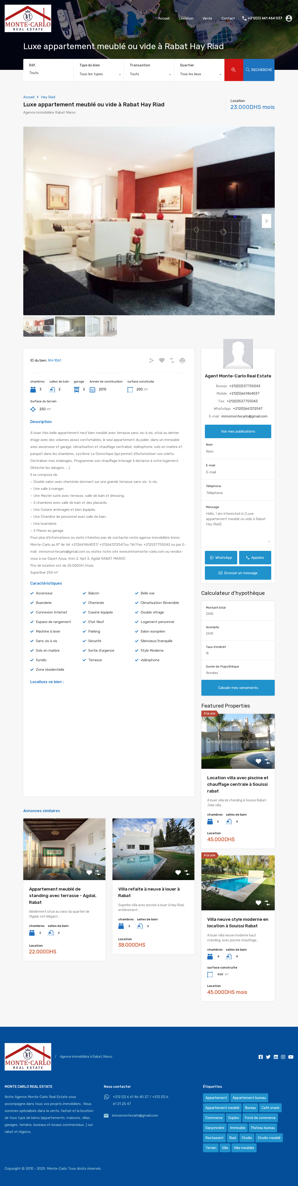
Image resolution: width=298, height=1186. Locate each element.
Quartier (187, 65)
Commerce (214, 1118)
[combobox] (99, 75)
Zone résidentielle (50, 670)
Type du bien (89, 65)
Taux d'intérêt (216, 647)
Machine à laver (48, 631)
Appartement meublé (222, 1108)
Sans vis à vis (46, 641)
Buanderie (44, 603)
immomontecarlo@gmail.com (244, 416)
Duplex (233, 1118)
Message (212, 507)
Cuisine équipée (100, 612)
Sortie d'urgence (101, 650)
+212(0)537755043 (244, 386)
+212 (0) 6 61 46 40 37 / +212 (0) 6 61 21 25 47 (140, 1100)
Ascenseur (44, 593)
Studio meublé (269, 1138)
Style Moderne (152, 650)
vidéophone (150, 660)
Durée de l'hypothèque (222, 666)
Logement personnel (157, 622)
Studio (247, 1138)
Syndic (41, 660)
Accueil (163, 18)
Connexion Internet (51, 612)
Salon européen (153, 631)
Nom (209, 445)
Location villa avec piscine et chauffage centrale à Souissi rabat (237, 784)
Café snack (270, 1108)
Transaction (140, 65)
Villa (225, 1148)
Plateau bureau (263, 1128)
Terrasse (95, 660)
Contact (228, 18)
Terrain (210, 1148)
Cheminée (96, 603)
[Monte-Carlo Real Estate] (28, 30)
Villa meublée (244, 1148)
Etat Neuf (96, 622)
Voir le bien (64, 868)
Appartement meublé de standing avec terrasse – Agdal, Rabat (62, 895)
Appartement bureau (249, 1098)
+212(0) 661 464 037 (265, 18)
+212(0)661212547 (248, 409)
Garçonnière (214, 1128)
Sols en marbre (48, 650)
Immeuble (237, 1128)
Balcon (93, 593)
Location (186, 18)
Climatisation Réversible (160, 603)
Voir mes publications (238, 432)
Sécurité (94, 641)
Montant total (216, 607)
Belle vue (148, 593)
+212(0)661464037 (244, 394)
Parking (94, 631)
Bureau (250, 1108)
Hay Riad (48, 97)
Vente (207, 18)
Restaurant (214, 1138)
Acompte (212, 627)
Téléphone (213, 486)
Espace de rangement (53, 622)
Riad (232, 1138)
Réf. (32, 65)
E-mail (210, 465)
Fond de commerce (260, 1118)
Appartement (216, 1098)
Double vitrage (152, 612)
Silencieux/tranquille (157, 641)
